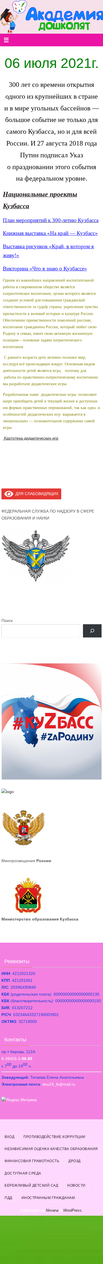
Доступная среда (23, 1173)
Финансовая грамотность (32, 1161)
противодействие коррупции (54, 1137)
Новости (76, 1185)
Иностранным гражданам (48, 1198)
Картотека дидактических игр (30, 438)
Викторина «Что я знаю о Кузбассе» (45, 269)
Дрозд (74, 1161)
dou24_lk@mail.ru (58, 1084)
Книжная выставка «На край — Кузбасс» (50, 233)
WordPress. (73, 1210)
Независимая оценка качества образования (51, 1149)
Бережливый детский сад (31, 1185)
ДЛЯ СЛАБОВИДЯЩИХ (35, 493)
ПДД (8, 1198)
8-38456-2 (16, 1058)
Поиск (7, 620)
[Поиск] (92, 631)
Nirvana (52, 1210)
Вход (9, 1137)
